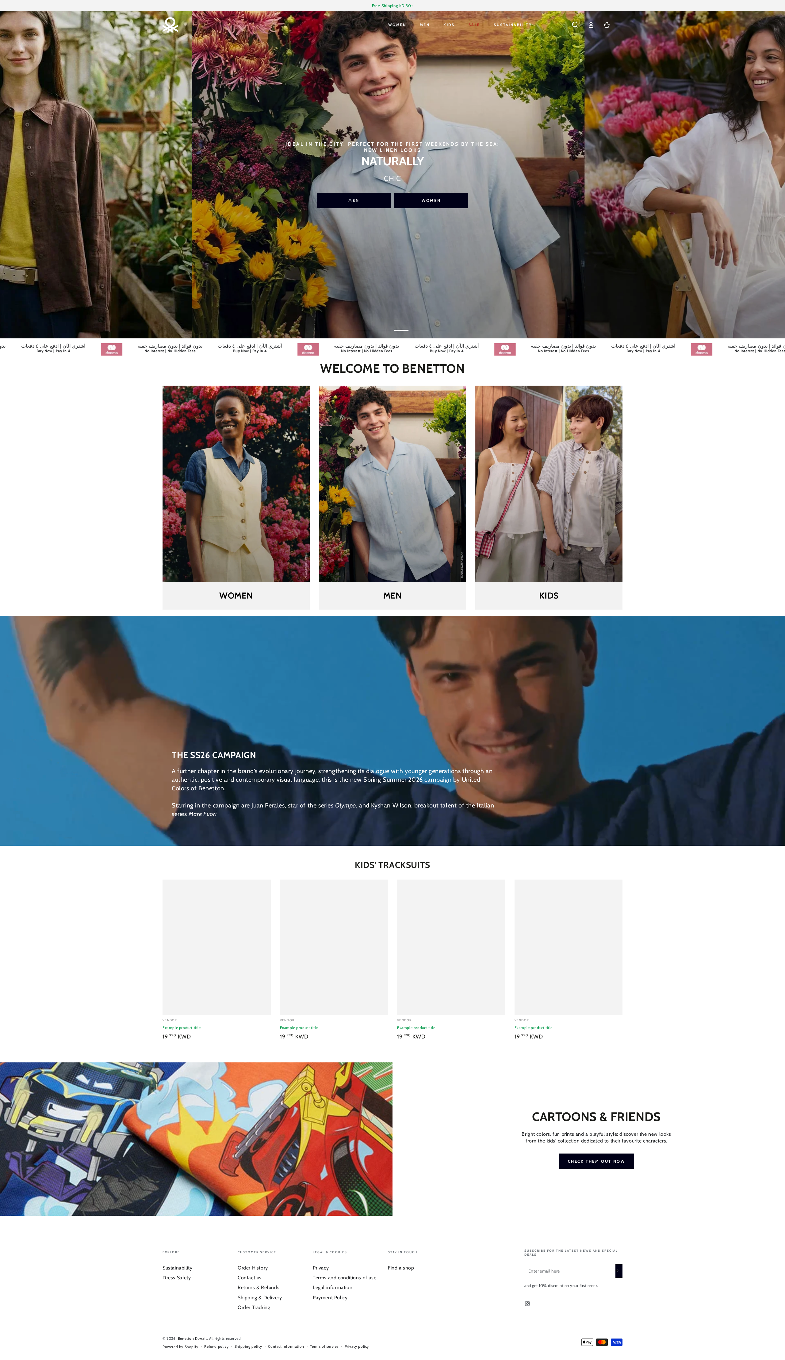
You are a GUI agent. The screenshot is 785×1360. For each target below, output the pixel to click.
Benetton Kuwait (192, 1338)
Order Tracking (254, 1307)
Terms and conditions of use (344, 1278)
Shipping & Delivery (260, 1297)
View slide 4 (401, 326)
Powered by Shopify (180, 1346)
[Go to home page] (170, 25)
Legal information (332, 1287)
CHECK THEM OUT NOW (596, 1161)
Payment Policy (330, 1297)
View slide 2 (365, 326)
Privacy (321, 1268)
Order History (253, 1268)
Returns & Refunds (258, 1287)
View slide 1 (346, 326)
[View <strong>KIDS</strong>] (548, 484)
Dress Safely (177, 1278)
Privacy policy (357, 1346)
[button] (575, 25)
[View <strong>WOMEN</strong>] (236, 484)
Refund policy (216, 1346)
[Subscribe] (618, 1271)
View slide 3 (383, 326)
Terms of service (324, 1346)
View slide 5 (420, 326)
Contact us (250, 1278)
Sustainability (177, 1268)
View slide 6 (438, 326)
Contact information (286, 1346)
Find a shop (401, 1268)
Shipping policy (248, 1346)
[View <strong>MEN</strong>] (392, 484)
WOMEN (353, 196)
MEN (431, 196)
